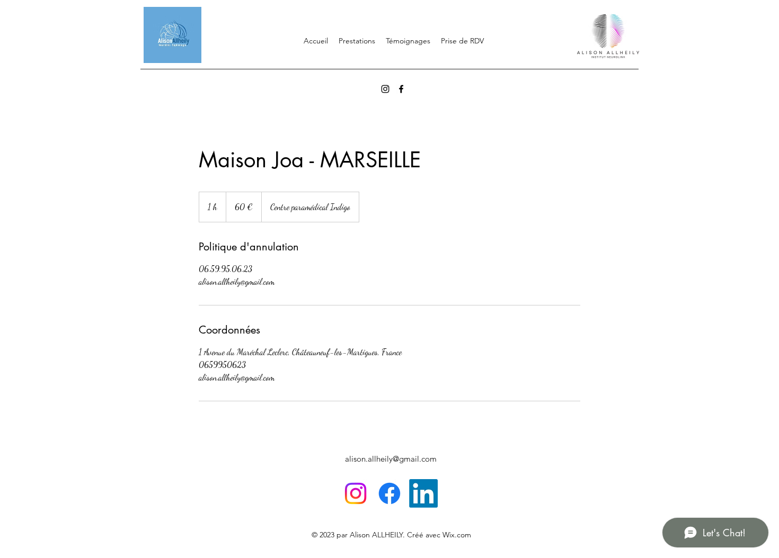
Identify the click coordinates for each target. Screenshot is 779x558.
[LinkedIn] (423, 493)
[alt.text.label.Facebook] (401, 89)
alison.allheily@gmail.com (391, 459)
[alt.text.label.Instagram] (385, 89)
